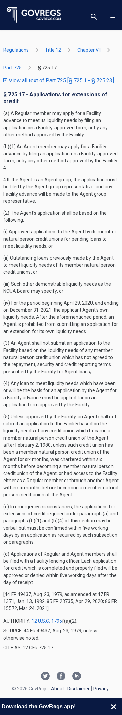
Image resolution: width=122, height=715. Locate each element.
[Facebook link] (61, 677)
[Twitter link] (45, 677)
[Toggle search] (94, 15)
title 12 (53, 50)
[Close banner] (113, 706)
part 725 (12, 67)
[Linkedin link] (76, 677)
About (57, 688)
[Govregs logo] (34, 15)
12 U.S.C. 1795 (47, 621)
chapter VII (89, 50)
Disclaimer (78, 688)
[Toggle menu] (110, 15)
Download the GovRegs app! (39, 706)
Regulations (16, 50)
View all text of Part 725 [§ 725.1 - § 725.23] (60, 80)
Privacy (101, 688)
